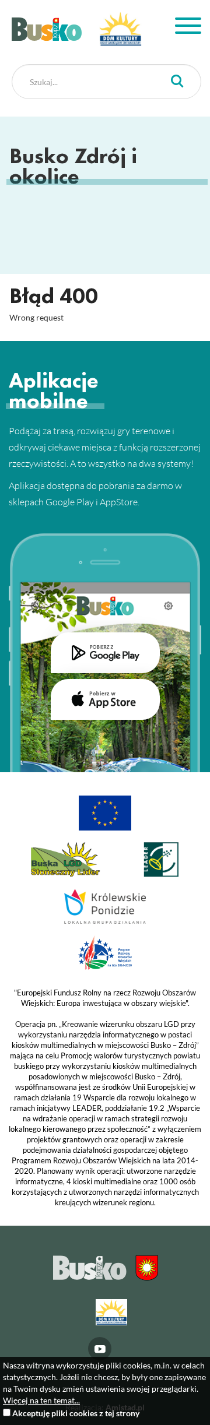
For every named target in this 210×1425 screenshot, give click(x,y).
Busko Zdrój (47, 29)
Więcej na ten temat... (41, 1400)
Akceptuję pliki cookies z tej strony (75, 1413)
